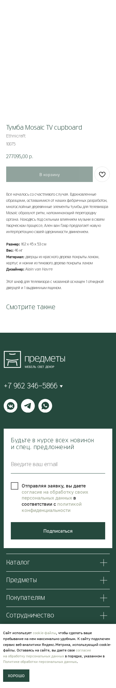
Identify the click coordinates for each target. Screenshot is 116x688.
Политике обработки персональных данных (40, 661)
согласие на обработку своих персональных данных (55, 495)
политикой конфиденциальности (52, 507)
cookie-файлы (44, 632)
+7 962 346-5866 (31, 386)
